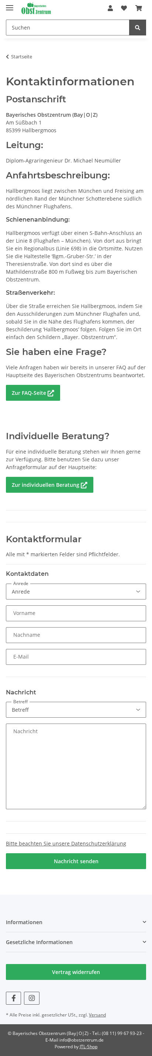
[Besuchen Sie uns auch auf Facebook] (13, 998)
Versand (97, 1015)
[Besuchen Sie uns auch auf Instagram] (31, 998)
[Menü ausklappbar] (9, 4)
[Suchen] (137, 27)
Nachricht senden (76, 861)
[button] (110, 8)
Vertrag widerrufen (76, 971)
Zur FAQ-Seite (33, 392)
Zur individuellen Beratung (49, 484)
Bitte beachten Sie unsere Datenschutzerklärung (66, 843)
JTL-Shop (88, 1046)
